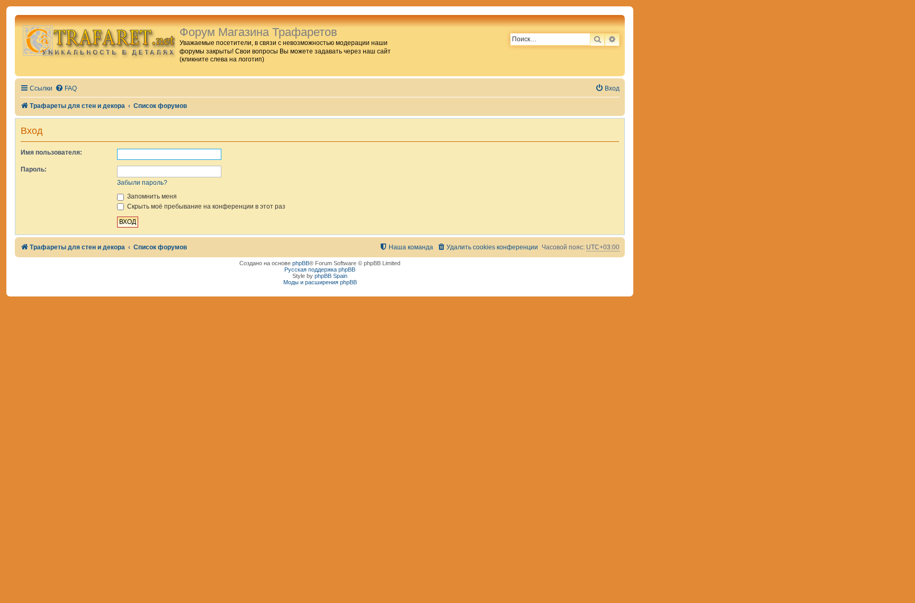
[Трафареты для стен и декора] (98, 39)
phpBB (300, 263)
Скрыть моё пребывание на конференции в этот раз (205, 206)
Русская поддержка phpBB (319, 269)
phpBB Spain (331, 276)
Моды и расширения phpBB (320, 282)
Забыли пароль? (142, 182)
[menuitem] (66, 89)
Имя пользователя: (51, 152)
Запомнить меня (151, 196)
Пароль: (34, 169)
